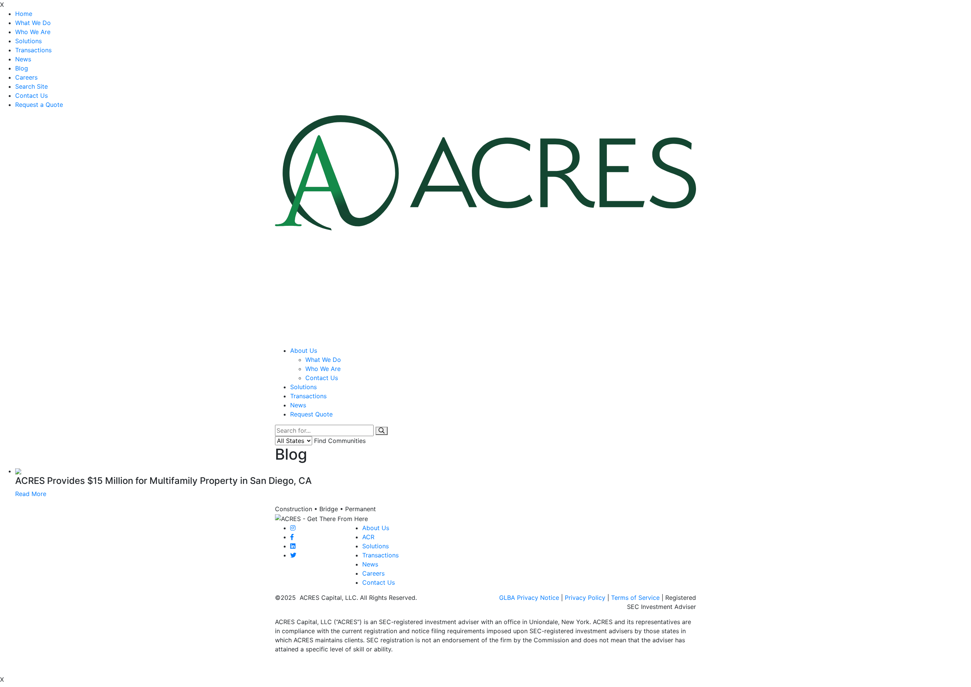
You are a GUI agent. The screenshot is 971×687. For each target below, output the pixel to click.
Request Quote (311, 414)
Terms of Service (635, 597)
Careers (26, 77)
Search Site (31, 86)
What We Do (33, 23)
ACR (368, 537)
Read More (30, 494)
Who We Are (32, 32)
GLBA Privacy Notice (529, 597)
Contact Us (31, 95)
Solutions (28, 41)
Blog (21, 68)
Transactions (33, 50)
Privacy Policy (585, 597)
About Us (303, 350)
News (23, 59)
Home (23, 13)
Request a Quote (39, 104)
